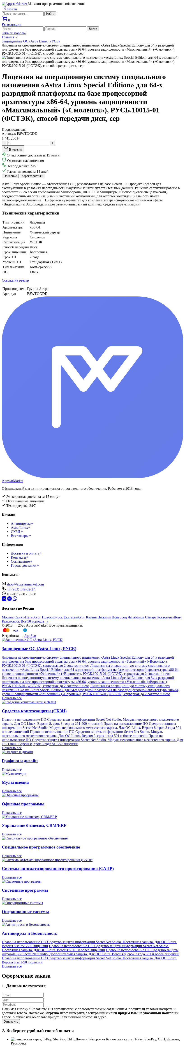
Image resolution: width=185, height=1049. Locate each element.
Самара (150, 617)
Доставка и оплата (25, 553)
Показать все (12, 698)
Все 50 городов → (35, 621)
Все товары (19, 536)
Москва (8, 617)
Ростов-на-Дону (169, 617)
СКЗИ (15, 532)
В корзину (15, 149)
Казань (91, 617)
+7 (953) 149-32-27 (21, 589)
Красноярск (11, 621)
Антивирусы (21, 523)
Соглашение (20, 561)
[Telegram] (4, 599)
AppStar (30, 636)
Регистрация (11, 24)
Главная (8, 37)
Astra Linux (19, 527)
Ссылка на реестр (15, 280)
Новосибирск (52, 617)
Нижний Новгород (112, 617)
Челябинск (136, 617)
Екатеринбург (74, 617)
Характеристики (32, 176)
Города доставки (23, 565)
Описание (10, 176)
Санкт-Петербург (27, 617)
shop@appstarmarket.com (25, 584)
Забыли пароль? (14, 33)
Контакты (18, 557)
